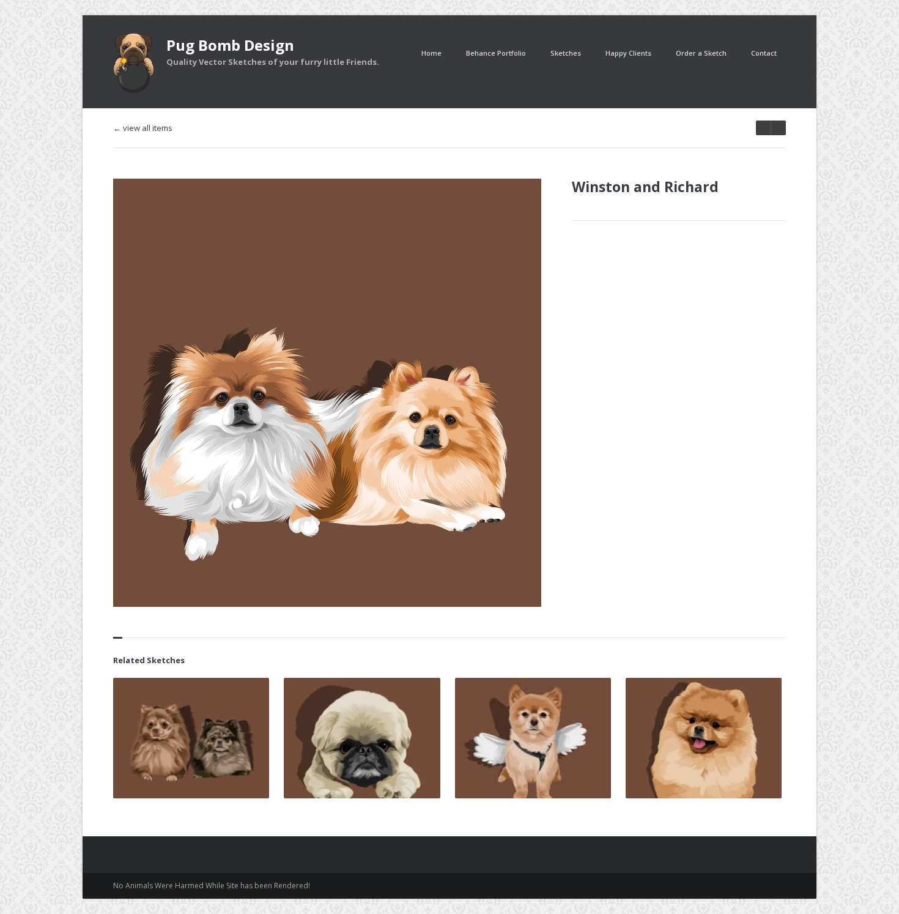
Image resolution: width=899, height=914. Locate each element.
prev (778, 128)
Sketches (565, 53)
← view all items (142, 128)
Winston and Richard (645, 186)
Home (431, 53)
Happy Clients (628, 53)
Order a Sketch (701, 53)
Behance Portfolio (496, 53)
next (763, 128)
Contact (764, 53)
